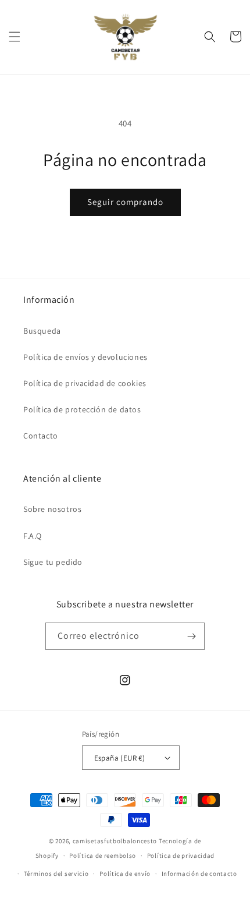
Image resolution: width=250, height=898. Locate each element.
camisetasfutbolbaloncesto (115, 841)
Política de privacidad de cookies (85, 383)
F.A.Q (32, 536)
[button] (14, 37)
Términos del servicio (56, 873)
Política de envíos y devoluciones (85, 357)
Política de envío (125, 873)
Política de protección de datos (82, 409)
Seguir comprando (125, 201)
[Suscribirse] (191, 636)
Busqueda (42, 331)
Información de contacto (199, 873)
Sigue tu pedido (53, 562)
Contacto (40, 435)
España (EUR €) (119, 758)
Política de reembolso (102, 855)
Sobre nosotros (52, 509)
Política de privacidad (181, 855)
